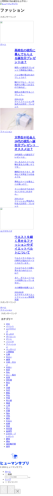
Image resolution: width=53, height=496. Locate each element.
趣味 (8, 439)
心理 (8, 406)
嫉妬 (8, 393)
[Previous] (3, 489)
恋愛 (8, 411)
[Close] (17, 491)
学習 (8, 398)
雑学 (8, 446)
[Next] (11, 489)
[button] (29, 477)
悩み (8, 413)
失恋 (8, 390)
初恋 (8, 370)
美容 (8, 426)
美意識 (9, 429)
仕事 (8, 354)
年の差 (9, 400)
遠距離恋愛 (11, 444)
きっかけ (10, 334)
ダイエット (11, 336)
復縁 (8, 403)
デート (9, 339)
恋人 (8, 408)
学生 (8, 395)
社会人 (9, 421)
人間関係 (10, 352)
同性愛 (9, 380)
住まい (9, 357)
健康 (8, 360)
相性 (8, 418)
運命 (8, 441)
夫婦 (8, 388)
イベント (10, 326)
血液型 (9, 431)
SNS (8, 324)
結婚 (8, 423)
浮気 (8, 416)
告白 (8, 383)
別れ (8, 372)
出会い (9, 367)
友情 (8, 377)
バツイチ (10, 342)
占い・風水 (11, 375)
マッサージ (11, 349)
